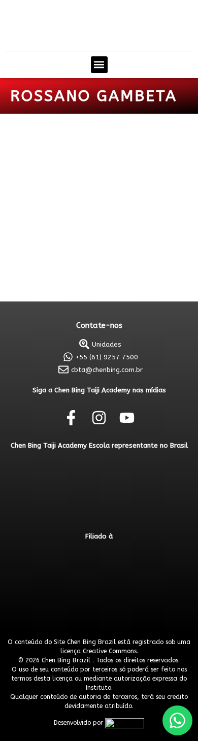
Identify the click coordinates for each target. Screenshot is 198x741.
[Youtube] (127, 417)
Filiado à (99, 536)
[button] (99, 64)
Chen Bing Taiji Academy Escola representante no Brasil (99, 445)
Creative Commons (110, 651)
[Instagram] (99, 417)
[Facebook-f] (71, 417)
